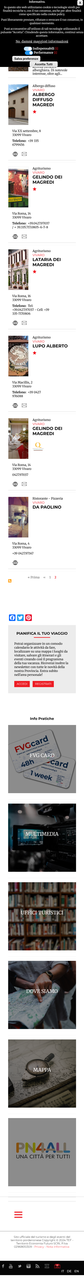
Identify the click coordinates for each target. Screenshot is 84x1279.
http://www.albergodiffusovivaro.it (15, 154)
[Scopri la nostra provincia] (46, 1266)
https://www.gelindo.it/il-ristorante (15, 484)
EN (76, 1271)
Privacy (39, 1246)
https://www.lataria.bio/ (15, 323)
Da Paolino (47, 507)
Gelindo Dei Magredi (47, 431)
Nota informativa (57, 1246)
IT (62, 1271)
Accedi (22, 684)
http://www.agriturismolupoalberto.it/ (15, 405)
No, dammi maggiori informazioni (42, 41)
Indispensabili (43, 49)
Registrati (43, 684)
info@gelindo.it (24, 236)
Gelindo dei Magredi (47, 180)
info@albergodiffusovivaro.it (24, 154)
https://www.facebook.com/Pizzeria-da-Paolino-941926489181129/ (15, 563)
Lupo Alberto (50, 346)
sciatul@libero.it (24, 405)
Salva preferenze (26, 58)
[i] (56, 49)
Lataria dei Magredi (47, 262)
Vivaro (39, 90)
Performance (43, 53)
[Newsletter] (57, 1266)
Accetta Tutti (44, 64)
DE (69, 1271)
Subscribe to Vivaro (9, 580)
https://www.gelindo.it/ (15, 236)
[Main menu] (18, 1215)
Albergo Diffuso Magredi (44, 99)
